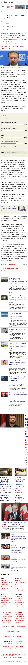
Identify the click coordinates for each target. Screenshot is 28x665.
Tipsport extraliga (5, 600)
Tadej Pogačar (18, 586)
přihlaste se (17, 152)
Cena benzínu (17, 629)
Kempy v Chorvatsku (6, 612)
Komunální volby (5, 590)
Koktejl (10, 318)
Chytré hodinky (19, 646)
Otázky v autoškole (19, 620)
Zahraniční (11, 302)
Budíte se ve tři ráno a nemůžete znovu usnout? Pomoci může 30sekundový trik (18, 378)
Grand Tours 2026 (19, 590)
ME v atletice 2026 (5, 602)
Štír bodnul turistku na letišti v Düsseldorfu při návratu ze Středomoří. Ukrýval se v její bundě (20, 482)
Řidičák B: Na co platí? (20, 618)
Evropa (10, 331)
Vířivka (23, 639)
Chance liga (4, 596)
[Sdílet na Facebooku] (24, 264)
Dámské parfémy (15, 643)
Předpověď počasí (21, 626)
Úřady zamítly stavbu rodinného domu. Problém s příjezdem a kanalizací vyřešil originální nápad (17, 345)
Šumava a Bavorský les (6, 616)
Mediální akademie (5, 655)
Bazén (12, 634)
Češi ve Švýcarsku (5, 618)
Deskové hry (6, 646)
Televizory (12, 646)
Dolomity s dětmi (5, 622)
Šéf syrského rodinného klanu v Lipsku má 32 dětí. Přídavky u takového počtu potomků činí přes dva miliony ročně (17, 298)
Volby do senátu (5, 588)
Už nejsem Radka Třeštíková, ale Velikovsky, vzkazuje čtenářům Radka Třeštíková (18, 362)
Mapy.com (13, 626)
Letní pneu (22, 643)
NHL (2, 606)
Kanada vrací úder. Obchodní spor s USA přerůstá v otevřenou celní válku (18, 394)
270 (15, 26)
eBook (4, 26)
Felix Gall (17, 588)
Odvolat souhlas (7, 657)
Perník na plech (18, 606)
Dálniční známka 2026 (20, 614)
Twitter (9, 654)
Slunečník (13, 636)
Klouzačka (19, 636)
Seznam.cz (19, 2)
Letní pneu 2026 (19, 612)
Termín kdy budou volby (6, 586)
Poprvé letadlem (5, 614)
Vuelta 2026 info (18, 580)
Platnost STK (18, 622)
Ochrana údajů (22, 655)
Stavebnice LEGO (5, 643)
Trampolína (7, 636)
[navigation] (2, 2)
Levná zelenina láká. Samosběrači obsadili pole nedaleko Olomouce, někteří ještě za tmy (18, 280)
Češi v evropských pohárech (13, 631)
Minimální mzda (4, 270)
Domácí (10, 285)
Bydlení (10, 350)
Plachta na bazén (19, 634)
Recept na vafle (18, 604)
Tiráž (23, 654)
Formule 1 (3, 604)
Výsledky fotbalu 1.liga (6, 598)
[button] (14, 58)
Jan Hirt (16, 584)
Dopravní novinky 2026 (20, 616)
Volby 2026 (3, 580)
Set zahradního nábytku (7, 639)
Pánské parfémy (13, 648)
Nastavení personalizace (18, 657)
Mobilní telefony (19, 641)
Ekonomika (3, 212)
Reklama (14, 654)
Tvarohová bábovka (19, 602)
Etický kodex (14, 655)
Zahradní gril (17, 639)
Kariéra (19, 654)
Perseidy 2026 (9, 629)
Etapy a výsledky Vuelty (20, 582)
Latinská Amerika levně (6, 620)
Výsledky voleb (4, 584)
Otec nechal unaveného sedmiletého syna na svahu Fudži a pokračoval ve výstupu (18, 314)
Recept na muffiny (19, 598)
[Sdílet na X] (26, 264)
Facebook (4, 654)
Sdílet (9, 26)
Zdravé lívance (18, 600)
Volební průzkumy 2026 (6, 582)
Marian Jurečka (15, 268)
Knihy (10, 366)
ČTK (2, 21)
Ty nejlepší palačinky (20, 596)
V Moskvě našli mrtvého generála (18, 329)
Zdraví (10, 382)
